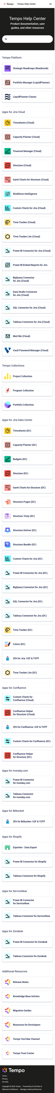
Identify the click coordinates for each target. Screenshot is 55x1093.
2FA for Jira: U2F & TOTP (26, 658)
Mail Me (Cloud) (21, 336)
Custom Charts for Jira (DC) (27, 558)
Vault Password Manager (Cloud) (30, 350)
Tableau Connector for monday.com (23, 795)
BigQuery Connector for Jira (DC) (30, 587)
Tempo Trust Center (23, 1053)
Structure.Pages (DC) (24, 501)
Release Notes (21, 982)
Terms (4, 1076)
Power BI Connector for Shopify (29, 861)
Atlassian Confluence (10, 1089)
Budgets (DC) (20, 459)
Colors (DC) (19, 644)
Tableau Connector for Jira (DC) (30, 615)
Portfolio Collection (23, 404)
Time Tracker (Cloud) (24, 222)
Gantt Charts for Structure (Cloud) (31, 179)
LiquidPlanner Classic (24, 96)
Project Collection (22, 376)
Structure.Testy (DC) (24, 516)
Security (5, 1082)
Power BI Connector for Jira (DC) (30, 573)
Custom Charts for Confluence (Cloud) (23, 698)
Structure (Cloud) (22, 165)
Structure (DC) (20, 473)
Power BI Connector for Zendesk (30, 941)
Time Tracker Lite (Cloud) (26, 236)
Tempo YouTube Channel (26, 1039)
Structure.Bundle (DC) (24, 544)
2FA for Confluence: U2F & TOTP (30, 727)
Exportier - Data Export (25, 847)
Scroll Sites (36, 1086)
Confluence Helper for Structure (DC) (23, 755)
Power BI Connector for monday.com (23, 781)
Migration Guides (22, 1010)
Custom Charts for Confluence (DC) (32, 741)
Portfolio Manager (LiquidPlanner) (31, 82)
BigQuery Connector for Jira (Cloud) (23, 279)
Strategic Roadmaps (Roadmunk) (30, 68)
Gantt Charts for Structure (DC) (29, 487)
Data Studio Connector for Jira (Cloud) (25, 293)
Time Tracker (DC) (22, 629)
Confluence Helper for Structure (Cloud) (24, 713)
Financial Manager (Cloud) (27, 151)
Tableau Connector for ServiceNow (31, 916)
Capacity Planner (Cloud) (26, 136)
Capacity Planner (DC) (25, 444)
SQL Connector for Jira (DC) (27, 601)
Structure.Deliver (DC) (24, 530)
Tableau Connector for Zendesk (29, 956)
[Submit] (6, 39)
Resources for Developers (26, 1024)
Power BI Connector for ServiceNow (23, 902)
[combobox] (27, 39)
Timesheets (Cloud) (23, 122)
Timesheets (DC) (22, 430)
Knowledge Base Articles (26, 996)
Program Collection (23, 390)
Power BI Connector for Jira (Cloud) (32, 250)
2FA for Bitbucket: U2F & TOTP (29, 821)
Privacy (5, 1079)
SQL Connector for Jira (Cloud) (29, 307)
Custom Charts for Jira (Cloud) (29, 208)
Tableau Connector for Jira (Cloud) (31, 321)
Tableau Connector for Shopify (29, 875)
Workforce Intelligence (25, 193)
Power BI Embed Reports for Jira (30, 265)
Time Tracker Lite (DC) (25, 672)
